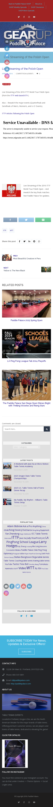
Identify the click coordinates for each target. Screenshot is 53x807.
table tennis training (31, 560)
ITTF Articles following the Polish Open (18, 113)
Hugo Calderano (25, 534)
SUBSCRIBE (26, 651)
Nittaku (18, 550)
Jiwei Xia (22, 538)
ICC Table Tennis (40, 533)
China (44, 526)
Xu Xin (38, 568)
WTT (11, 230)
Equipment (44, 530)
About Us (38, 4)
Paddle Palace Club (29, 550)
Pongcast (16, 554)
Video (22, 568)
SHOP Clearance (37, 7)
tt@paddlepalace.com (21, 680)
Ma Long (36, 546)
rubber (22, 553)
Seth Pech (46, 553)
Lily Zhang (22, 546)
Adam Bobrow (14, 526)
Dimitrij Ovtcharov (23, 530)
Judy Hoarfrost (34, 538)
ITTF (4, 230)
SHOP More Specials (26, 10)
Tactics (16, 564)
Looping (29, 546)
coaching (9, 530)
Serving (38, 554)
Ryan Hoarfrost (30, 554)
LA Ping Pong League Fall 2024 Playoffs (26, 361)
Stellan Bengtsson (23, 557)
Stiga (34, 556)
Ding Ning (36, 530)
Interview (8, 538)
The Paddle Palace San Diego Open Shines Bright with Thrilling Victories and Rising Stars (26, 404)
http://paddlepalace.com (21, 683)
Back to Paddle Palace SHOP (20, 4)
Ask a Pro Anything (32, 526)
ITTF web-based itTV (19, 95)
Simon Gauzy (9, 557)
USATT (15, 568)
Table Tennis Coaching (13, 560)
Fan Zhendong (12, 533)
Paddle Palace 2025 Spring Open (26, 320)
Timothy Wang (34, 564)
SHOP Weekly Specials (18, 7)
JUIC (43, 538)
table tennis (43, 557)
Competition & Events (24, 74)
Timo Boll (24, 564)
